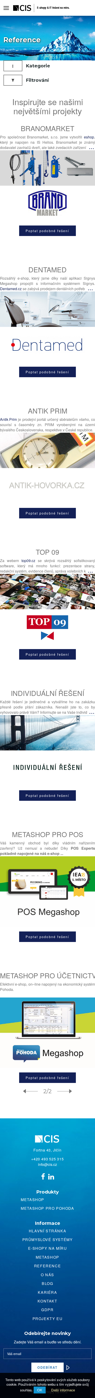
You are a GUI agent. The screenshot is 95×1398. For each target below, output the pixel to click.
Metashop (32, 1199)
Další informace (63, 1390)
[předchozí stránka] (32, 1091)
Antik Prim (8, 419)
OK (39, 1389)
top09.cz (28, 560)
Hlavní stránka (47, 1231)
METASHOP (47, 1257)
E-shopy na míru (47, 1248)
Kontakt (47, 1301)
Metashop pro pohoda (47, 1208)
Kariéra (47, 1292)
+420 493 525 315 (47, 1159)
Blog (47, 1283)
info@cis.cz (47, 1164)
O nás (47, 1274)
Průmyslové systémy (47, 1239)
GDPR (47, 1309)
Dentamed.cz (11, 288)
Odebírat (47, 1367)
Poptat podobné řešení (47, 230)
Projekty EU (48, 1318)
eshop (89, 137)
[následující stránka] (62, 1091)
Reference (47, 1265)
